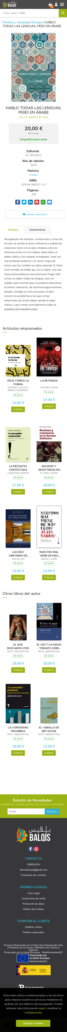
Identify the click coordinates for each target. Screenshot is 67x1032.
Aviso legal (33, 893)
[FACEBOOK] (30, 849)
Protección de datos (33, 903)
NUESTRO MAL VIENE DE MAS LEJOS (49, 553)
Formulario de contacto (33, 875)
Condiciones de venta (33, 898)
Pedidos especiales (33, 932)
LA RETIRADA (49, 380)
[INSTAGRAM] (36, 849)
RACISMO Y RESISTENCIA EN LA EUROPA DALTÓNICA (49, 467)
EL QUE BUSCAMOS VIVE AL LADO (18, 646)
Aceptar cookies (33, 1023)
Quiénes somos (33, 927)
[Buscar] (63, 13)
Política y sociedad (17, 22)
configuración (33, 1012)
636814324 (33, 864)
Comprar (18, 409)
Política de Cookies (33, 909)
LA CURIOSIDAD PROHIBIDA (18, 729)
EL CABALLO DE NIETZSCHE (49, 729)
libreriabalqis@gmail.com (33, 869)
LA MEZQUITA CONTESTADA (18, 467)
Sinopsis (13, 229)
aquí (41, 1008)
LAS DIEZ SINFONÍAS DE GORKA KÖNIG (18, 553)
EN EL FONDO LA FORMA (18, 382)
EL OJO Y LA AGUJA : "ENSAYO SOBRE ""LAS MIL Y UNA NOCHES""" (49, 646)
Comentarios (37, 229)
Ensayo (37, 22)
